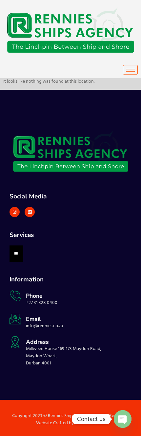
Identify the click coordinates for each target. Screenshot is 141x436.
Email (33, 319)
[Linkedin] (30, 212)
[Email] (15, 319)
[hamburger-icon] (130, 70)
